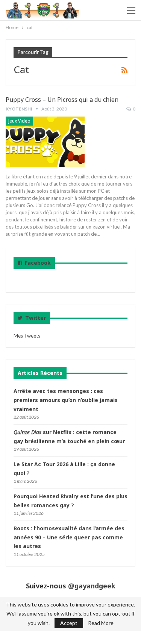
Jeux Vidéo (19, 121)
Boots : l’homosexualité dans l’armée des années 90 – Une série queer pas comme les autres (69, 537)
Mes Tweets (27, 336)
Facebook (38, 262)
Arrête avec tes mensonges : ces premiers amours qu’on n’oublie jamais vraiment (66, 400)
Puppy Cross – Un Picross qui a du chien (62, 99)
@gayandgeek (91, 585)
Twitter (35, 317)
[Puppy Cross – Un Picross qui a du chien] (45, 142)
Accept (68, 623)
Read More (101, 623)
